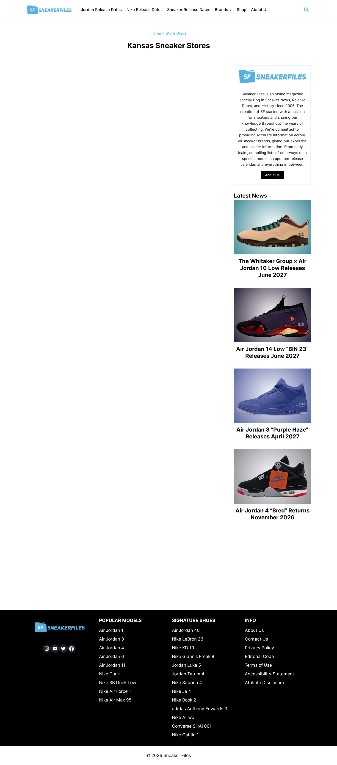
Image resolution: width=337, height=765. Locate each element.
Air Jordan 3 (111, 639)
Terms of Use (258, 665)
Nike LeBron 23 (187, 639)
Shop (241, 9)
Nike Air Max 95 (115, 700)
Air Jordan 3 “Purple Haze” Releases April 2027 (272, 433)
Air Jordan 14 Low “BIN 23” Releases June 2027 (272, 352)
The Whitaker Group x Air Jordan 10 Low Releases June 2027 (272, 268)
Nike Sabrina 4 (187, 682)
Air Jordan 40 (186, 630)
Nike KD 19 (183, 647)
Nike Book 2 (184, 700)
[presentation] (272, 227)
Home (156, 33)
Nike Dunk (109, 674)
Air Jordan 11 (112, 665)
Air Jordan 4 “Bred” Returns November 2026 (272, 514)
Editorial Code (259, 656)
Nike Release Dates (145, 9)
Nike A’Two (183, 717)
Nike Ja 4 (181, 691)
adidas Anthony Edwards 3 (199, 708)
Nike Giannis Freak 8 (193, 656)
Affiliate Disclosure (264, 682)
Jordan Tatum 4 (188, 674)
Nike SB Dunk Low (117, 682)
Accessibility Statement (269, 674)
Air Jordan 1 (111, 630)
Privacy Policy (259, 647)
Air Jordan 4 (111, 647)
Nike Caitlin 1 (185, 734)
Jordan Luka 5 (186, 665)
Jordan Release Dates (101, 9)
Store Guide (176, 33)
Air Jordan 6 (111, 656)
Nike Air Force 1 (115, 691)
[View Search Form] (306, 9)
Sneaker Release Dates (188, 9)
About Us (259, 9)
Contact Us (256, 639)
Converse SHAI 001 (192, 726)
